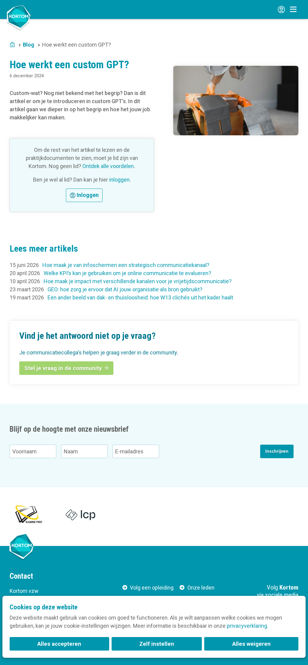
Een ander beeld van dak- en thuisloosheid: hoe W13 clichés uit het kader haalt (140, 297)
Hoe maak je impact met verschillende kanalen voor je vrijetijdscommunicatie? (138, 281)
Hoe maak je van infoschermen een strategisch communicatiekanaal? (125, 265)
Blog (28, 44)
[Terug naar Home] (18, 17)
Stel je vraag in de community (63, 368)
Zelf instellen (156, 644)
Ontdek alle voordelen (108, 166)
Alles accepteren (59, 644)
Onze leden (200, 587)
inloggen (119, 179)
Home (12, 45)
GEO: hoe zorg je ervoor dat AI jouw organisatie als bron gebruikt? (125, 289)
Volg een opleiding (152, 587)
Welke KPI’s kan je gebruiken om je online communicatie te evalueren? (127, 273)
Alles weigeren (251, 644)
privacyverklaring (247, 626)
